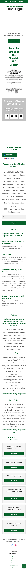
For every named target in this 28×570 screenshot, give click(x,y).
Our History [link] (14, 561)
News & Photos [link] (14, 565)
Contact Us (14, 41)
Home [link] (14, 557)
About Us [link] (14, 559)
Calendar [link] (14, 567)
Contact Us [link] (14, 563)
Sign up (14, 223)
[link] (14, 8)
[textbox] (14, 217)
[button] (4, 8)
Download (14, 453)
